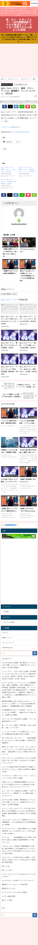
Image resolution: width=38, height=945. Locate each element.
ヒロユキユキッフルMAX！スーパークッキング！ (18, 880)
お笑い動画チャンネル (21, 84)
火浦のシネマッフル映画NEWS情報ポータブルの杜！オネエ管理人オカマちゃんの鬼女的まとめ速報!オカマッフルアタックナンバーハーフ (18, 784)
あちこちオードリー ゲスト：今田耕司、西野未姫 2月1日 (8, 181)
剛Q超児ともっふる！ (9, 888)
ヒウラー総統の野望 (8, 896)
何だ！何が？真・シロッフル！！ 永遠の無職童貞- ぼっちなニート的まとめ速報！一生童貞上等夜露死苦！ (19, 740)
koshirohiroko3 (19, 224)
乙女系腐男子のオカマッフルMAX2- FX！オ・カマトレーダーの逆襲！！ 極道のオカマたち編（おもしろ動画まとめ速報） (19, 712)
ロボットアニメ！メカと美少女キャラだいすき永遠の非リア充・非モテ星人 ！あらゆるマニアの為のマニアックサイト (19, 760)
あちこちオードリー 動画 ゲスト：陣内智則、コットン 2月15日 (27, 169)
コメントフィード (8, 642)
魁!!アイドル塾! (7, 900)
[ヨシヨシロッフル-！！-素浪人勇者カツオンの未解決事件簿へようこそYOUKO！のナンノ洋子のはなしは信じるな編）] (19, 831)
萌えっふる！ (6, 866)
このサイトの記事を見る (10, 127)
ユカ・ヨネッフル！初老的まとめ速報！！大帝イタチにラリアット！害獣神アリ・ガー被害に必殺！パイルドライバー (19, 793)
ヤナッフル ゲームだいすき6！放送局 (14, 892)
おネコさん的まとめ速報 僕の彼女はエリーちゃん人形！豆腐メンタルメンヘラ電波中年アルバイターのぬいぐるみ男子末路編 (19, 665)
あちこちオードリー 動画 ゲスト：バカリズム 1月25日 (8, 169)
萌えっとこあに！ (8, 870)
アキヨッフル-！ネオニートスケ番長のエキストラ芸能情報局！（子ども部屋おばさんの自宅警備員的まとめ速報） (19, 822)
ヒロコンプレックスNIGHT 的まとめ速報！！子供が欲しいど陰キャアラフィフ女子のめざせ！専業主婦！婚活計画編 (19, 860)
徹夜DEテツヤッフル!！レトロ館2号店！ (15, 884)
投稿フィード (6, 637)
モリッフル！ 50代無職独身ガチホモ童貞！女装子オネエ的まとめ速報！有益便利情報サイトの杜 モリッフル (19, 840)
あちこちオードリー (7, 84)
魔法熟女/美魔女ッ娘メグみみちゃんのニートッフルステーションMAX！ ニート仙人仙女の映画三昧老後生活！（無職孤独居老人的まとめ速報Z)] (18, 703)
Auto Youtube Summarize (19, 132)
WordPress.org (7, 647)
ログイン (5, 632)
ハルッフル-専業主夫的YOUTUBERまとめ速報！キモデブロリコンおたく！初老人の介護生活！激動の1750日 (19, 769)
